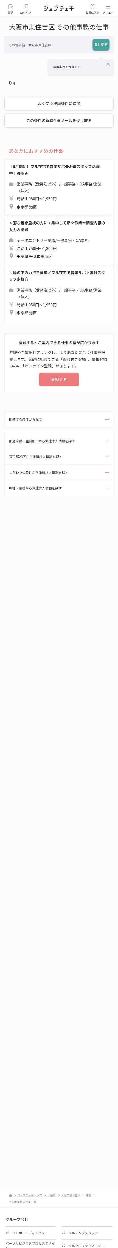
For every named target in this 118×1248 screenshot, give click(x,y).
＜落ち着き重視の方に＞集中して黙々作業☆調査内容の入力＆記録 (57, 239)
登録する (59, 379)
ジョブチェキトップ (29, 1195)
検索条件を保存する (66, 67)
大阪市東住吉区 (70, 1195)
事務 (88, 1195)
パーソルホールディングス (25, 1232)
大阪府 (51, 1195)
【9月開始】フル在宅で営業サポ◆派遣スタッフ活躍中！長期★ (55, 187)
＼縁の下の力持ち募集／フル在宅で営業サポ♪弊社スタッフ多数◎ (57, 293)
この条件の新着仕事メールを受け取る (59, 120)
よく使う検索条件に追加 (59, 103)
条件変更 (101, 44)
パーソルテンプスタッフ (80, 1232)
